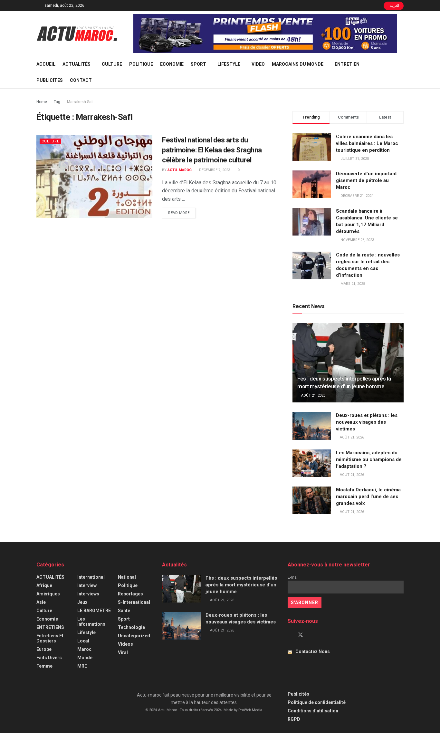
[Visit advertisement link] (265, 33)
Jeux (82, 602)
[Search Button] (401, 72)
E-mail (293, 577)
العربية (394, 6)
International (91, 577)
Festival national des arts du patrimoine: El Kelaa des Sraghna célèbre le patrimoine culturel (212, 150)
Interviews (88, 593)
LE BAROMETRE (94, 610)
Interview (87, 585)
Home (41, 102)
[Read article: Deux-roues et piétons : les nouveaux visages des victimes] (311, 426)
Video (258, 64)
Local (83, 640)
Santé (124, 610)
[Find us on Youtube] (311, 635)
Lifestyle (228, 64)
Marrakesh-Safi (80, 102)
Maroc (84, 649)
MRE (82, 666)
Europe (44, 649)
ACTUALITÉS (76, 64)
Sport (198, 64)
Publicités (49, 80)
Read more (182, 212)
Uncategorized (134, 635)
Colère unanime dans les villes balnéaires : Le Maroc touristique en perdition (367, 143)
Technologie (131, 627)
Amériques (48, 593)
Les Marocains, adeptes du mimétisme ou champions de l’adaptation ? (369, 459)
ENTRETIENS (50, 627)
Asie (41, 602)
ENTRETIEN (347, 64)
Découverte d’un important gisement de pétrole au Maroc (366, 180)
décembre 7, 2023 (214, 170)
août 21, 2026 (312, 395)
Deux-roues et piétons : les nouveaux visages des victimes (366, 422)
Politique (141, 64)
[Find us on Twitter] (300, 635)
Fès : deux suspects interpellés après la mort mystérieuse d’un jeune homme (241, 584)
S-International (134, 602)
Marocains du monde (297, 64)
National (127, 577)
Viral (123, 652)
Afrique (44, 585)
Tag (57, 102)
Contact (81, 80)
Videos (125, 644)
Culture (112, 64)
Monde (84, 657)
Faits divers (49, 657)
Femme (44, 666)
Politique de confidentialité (317, 702)
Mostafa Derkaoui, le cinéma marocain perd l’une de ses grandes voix (368, 496)
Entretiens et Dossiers (49, 638)
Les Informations (91, 621)
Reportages (130, 593)
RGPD (294, 719)
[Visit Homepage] (77, 33)
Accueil (45, 64)
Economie (172, 64)
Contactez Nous (312, 651)
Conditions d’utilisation (313, 710)
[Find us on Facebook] (290, 635)
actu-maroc (179, 170)
